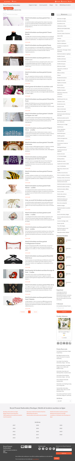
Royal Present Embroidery (11, 5)
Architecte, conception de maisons (62, 46)
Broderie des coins (61, 104)
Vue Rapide (64, 325)
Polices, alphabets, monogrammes (61, 130)
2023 (37, 428)
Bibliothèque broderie (65, 5)
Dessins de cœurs (61, 153)
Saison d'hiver (60, 31)
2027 (14, 425)
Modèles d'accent (61, 56)
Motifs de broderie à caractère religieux (63, 208)
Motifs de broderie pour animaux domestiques (62, 199)
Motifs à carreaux (61, 87)
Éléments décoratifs (61, 111)
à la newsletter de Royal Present (64, 306)
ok (52, 14)
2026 (37, 425)
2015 (14, 438)
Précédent (22, 312)
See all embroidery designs (63, 214)
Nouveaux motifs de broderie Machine (36, 411)
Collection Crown (61, 101)
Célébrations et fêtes (61, 26)
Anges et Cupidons (61, 41)
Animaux (59, 38)
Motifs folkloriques (61, 133)
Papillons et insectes (61, 82)
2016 (61, 434)
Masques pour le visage (62, 124)
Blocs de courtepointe (62, 203)
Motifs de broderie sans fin (63, 118)
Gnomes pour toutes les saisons (62, 144)
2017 (37, 434)
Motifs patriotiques (61, 196)
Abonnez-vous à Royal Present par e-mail (63, 446)
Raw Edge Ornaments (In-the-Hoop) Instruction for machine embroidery (63, 357)
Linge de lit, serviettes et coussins (62, 69)
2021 (14, 431)
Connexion (7, 1)
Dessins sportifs (60, 223)
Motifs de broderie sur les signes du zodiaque (62, 229)
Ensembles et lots (61, 23)
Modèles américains (61, 58)
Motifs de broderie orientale (63, 186)
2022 (61, 428)
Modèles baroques (61, 63)
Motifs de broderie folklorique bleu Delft (63, 114)
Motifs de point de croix (62, 99)
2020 (37, 431)
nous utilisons (36, 459)
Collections (59, 96)
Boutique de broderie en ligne (10, 411)
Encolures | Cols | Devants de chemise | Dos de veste (63, 180)
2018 (14, 434)
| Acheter (64, 337)
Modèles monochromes (62, 172)
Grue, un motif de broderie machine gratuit (39, 200)
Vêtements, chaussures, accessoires (62, 93)
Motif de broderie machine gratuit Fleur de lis (39, 285)
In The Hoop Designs (61, 156)
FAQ (56, 5)
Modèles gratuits (61, 136)
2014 (37, 438)
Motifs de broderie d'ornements (64, 184)
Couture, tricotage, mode (62, 221)
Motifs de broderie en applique (64, 54)
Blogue (51, 5)
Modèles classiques (61, 90)
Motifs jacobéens (61, 158)
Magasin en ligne (33, 5)
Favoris (14, 1)
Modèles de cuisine (61, 161)
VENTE (58, 212)
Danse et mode (60, 106)
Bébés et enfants (61, 72)
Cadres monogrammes (62, 138)
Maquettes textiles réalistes (63, 232)
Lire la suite (27, 29)
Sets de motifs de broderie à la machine (63, 217)
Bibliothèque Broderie (32, 413)
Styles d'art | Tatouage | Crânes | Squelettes (64, 50)
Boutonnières (60, 85)
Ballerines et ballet (61, 66)
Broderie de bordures (62, 77)
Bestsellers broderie (61, 21)
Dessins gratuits (43, 5)
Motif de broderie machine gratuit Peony (38, 45)
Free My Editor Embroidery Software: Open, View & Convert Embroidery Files (63, 389)
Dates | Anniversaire (61, 109)
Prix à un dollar (60, 191)
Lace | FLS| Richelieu (61, 166)
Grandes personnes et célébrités (62, 150)
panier (70, 1)
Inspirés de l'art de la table (63, 163)
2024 (14, 428)
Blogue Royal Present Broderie (10, 413)
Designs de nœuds (61, 80)
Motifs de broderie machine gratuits (59, 411)
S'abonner (64, 311)
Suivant (35, 312)
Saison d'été (60, 36)
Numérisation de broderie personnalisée (37, 415)
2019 (61, 431)
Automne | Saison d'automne (63, 33)
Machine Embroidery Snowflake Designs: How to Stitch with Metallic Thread (63, 367)
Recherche (64, 14)
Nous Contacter (8, 8)
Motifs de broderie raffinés (63, 189)
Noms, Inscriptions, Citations (63, 175)
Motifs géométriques (61, 147)
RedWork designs (61, 205)
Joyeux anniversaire (61, 61)
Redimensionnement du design (57, 413)
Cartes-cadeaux (60, 140)
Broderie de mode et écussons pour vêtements (63, 121)
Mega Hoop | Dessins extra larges (63, 169)
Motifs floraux (60, 127)
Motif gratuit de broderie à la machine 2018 (39, 86)
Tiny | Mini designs (61, 226)
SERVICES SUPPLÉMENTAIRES (63, 28)
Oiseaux (59, 75)
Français (58, 1)
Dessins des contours (62, 194)
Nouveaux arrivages (61, 18)
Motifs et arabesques (61, 43)
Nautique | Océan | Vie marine (63, 177)
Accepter (57, 458)
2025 (61, 425)
